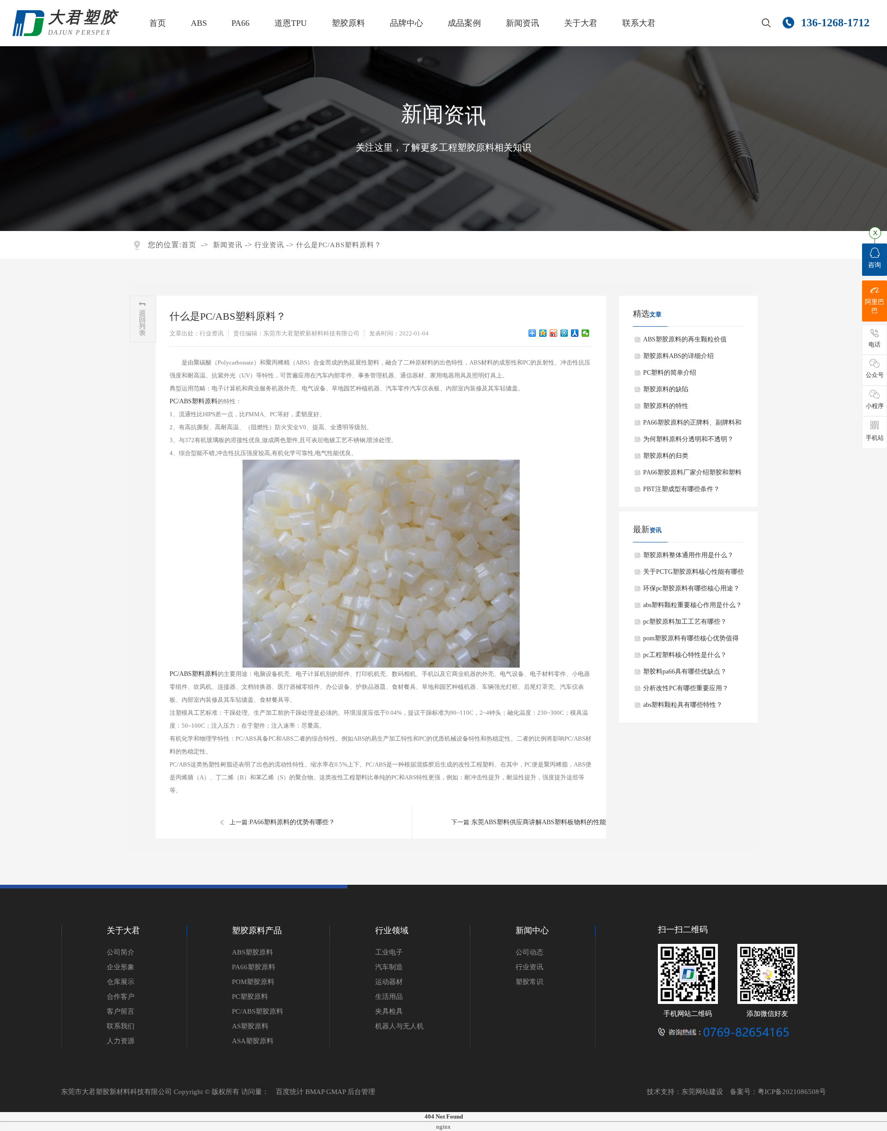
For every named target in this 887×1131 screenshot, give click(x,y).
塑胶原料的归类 (665, 455)
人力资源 (120, 1041)
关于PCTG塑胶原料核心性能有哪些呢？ (693, 574)
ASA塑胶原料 (252, 1041)
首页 (157, 23)
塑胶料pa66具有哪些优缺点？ (685, 671)
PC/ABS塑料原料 (194, 401)
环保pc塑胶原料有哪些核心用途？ (691, 588)
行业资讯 (269, 245)
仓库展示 (120, 981)
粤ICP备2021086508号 (792, 1091)
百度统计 (290, 1091)
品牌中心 (406, 23)
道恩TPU (290, 23)
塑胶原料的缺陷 (665, 389)
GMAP (336, 1091)
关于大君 (580, 23)
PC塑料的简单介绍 (669, 372)
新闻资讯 (522, 23)
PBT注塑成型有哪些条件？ (681, 489)
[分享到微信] (585, 333)
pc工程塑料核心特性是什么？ (685, 654)
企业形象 (120, 967)
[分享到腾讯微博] (564, 333)
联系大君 (639, 23)
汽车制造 (389, 967)
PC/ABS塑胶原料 (257, 1011)
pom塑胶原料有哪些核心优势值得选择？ (691, 641)
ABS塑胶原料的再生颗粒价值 (685, 339)
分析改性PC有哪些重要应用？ (686, 688)
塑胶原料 (348, 23)
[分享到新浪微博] (554, 333)
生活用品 (389, 996)
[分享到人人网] (575, 333)
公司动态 (529, 952)
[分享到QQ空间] (543, 333)
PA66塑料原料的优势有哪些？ (292, 822)
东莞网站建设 (702, 1091)
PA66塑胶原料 (253, 967)
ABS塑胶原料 (252, 952)
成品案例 (464, 23)
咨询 (874, 264)
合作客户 (120, 996)
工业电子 (389, 952)
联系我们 (120, 1026)
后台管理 (361, 1091)
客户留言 (120, 1011)
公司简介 (120, 952)
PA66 (240, 23)
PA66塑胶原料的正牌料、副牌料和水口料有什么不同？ (692, 425)
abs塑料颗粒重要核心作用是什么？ (692, 605)
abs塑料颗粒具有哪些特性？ (683, 704)
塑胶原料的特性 (665, 405)
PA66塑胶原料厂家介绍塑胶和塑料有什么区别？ (692, 475)
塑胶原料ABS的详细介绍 (678, 356)
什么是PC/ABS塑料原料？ (339, 245)
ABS (199, 23)
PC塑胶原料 (250, 996)
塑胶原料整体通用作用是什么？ (688, 555)
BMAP (314, 1091)
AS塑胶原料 (250, 1026)
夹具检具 (389, 1011)
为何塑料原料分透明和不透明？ (688, 439)
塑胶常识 (529, 981)
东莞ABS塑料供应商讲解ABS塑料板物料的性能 (538, 822)
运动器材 (389, 981)
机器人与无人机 (399, 1026)
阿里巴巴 (874, 306)
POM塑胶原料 (253, 981)
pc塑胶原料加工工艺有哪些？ (685, 621)
